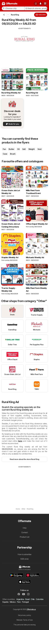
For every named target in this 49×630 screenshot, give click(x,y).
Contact (24, 532)
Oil (18, 149)
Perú (19, 602)
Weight (31, 149)
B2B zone (24, 559)
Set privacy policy (24, 615)
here (20, 441)
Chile (32, 599)
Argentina (20, 599)
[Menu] (45, 4)
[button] (40, 4)
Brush (12, 154)
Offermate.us (31, 609)
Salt (24, 149)
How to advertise (24, 554)
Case (5, 154)
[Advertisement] (24, 46)
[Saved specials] (36, 4)
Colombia (39, 599)
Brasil (27, 599)
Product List (24, 537)
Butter (11, 149)
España (5, 602)
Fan (4, 149)
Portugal (25, 602)
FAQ (24, 528)
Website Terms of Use (24, 620)
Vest (39, 149)
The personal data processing (24, 625)
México (13, 602)
